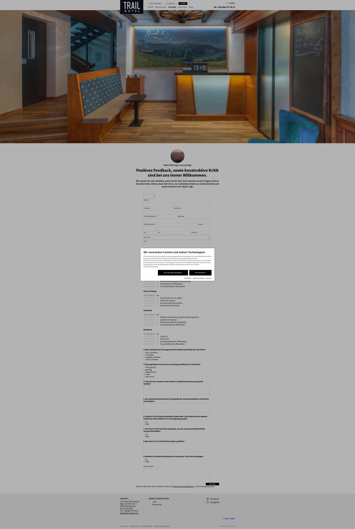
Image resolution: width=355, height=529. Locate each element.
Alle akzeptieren (200, 272)
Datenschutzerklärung (198, 278)
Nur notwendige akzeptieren (173, 272)
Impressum (209, 278)
